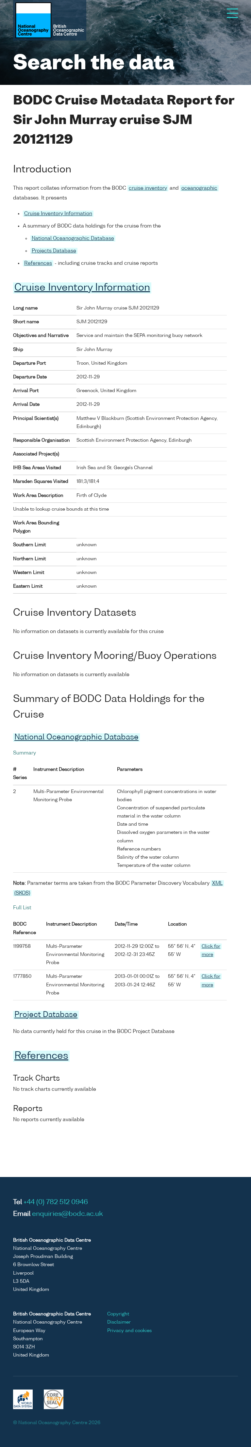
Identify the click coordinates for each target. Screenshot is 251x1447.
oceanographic (199, 188)
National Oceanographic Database (73, 238)
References (38, 263)
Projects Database (54, 250)
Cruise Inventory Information (58, 213)
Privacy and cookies (129, 1330)
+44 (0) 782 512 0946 (56, 1202)
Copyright (118, 1314)
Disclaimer (119, 1322)
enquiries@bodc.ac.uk (67, 1214)
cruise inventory (148, 188)
